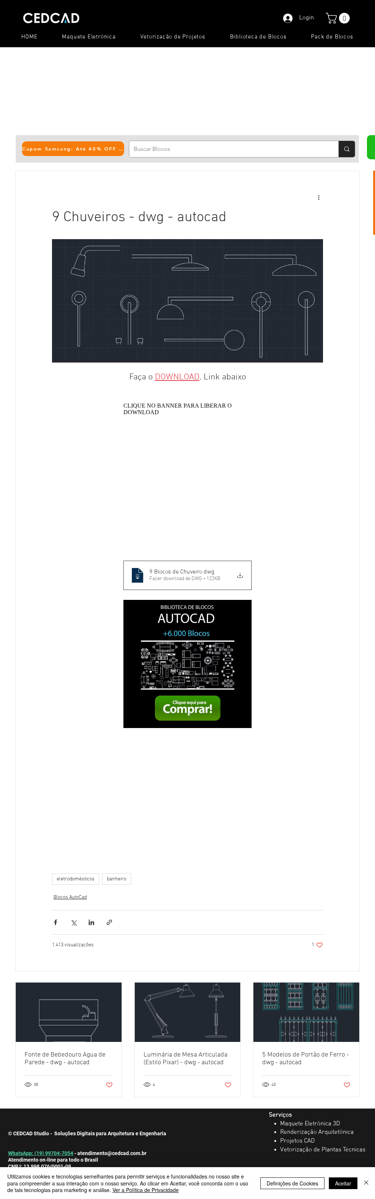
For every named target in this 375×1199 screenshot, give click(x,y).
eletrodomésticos (75, 879)
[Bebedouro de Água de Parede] (69, 1012)
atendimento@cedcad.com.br (111, 1153)
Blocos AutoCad (70, 897)
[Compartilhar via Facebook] (55, 922)
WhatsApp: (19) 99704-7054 (40, 1153)
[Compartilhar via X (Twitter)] (73, 922)
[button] (339, 18)
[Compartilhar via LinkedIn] (91, 922)
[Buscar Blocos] (346, 149)
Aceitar (343, 1183)
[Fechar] (366, 1183)
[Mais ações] (318, 197)
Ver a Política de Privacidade (145, 1190)
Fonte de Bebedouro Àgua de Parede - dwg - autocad (65, 1058)
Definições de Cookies (292, 1183)
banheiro (116, 879)
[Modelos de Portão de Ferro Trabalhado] (306, 1012)
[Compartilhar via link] (109, 922)
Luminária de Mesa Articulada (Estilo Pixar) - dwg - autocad (185, 1058)
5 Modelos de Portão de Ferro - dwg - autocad (305, 1058)
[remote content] (187, 476)
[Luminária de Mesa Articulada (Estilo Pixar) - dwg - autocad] (188, 1012)
